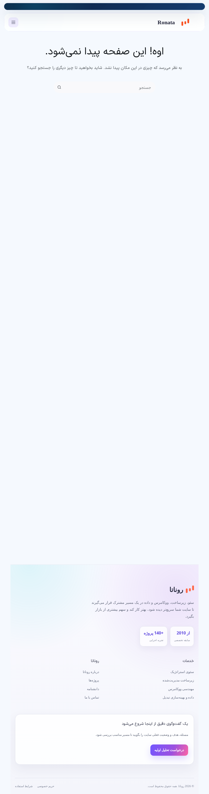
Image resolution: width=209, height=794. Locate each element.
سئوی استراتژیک (182, 671)
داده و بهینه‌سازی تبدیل (178, 697)
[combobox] (109, 87)
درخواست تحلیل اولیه (169, 750)
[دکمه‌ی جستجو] (59, 87)
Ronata (166, 22)
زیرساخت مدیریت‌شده (178, 680)
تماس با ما (92, 697)
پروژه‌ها (94, 680)
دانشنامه (93, 689)
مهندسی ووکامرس (181, 689)
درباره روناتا (91, 671)
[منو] (13, 22)
